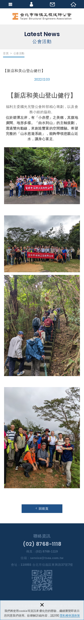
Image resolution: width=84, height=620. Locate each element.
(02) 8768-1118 (42, 544)
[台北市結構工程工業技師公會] (42, 16)
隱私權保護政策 (70, 615)
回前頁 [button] (44, 508)
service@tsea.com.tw (46, 558)
